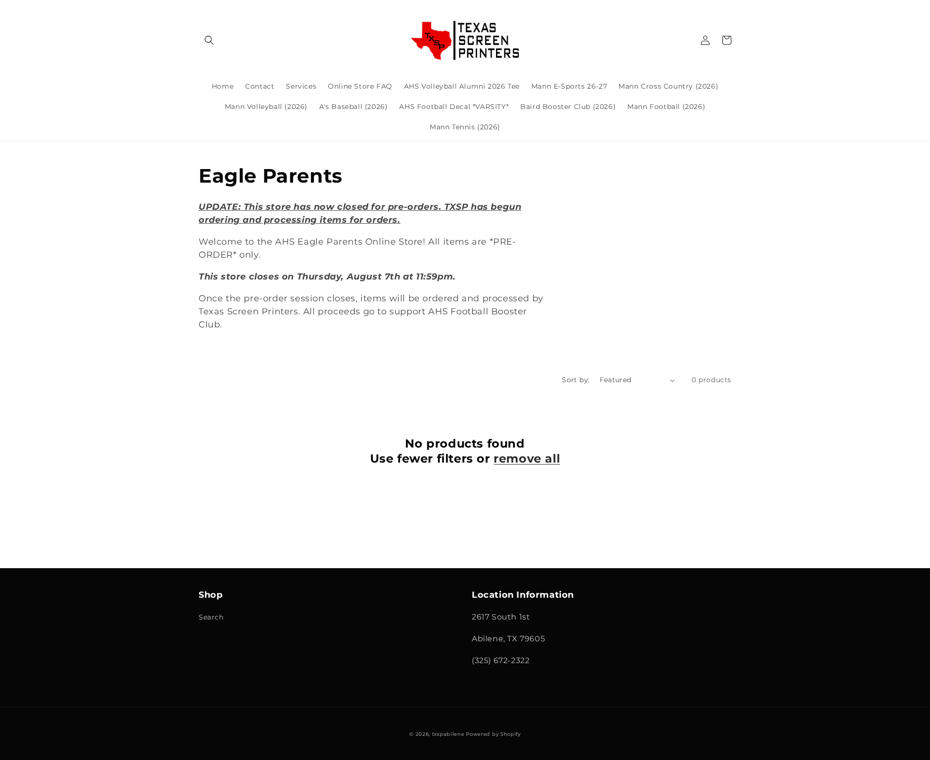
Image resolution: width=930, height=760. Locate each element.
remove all (527, 458)
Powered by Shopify (493, 734)
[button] (209, 40)
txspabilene (448, 734)
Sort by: (575, 379)
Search (211, 617)
